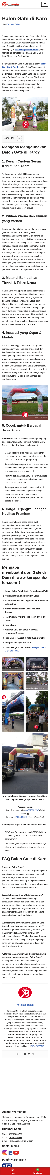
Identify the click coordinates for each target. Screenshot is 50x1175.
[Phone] (29, 1054)
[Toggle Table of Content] (18, 138)
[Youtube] (25, 1054)
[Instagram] (17, 1054)
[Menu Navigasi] (44, 4)
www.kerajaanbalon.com (26, 49)
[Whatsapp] (33, 1054)
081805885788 (20, 817)
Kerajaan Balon (13, 24)
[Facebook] (21, 1054)
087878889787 (32, 810)
